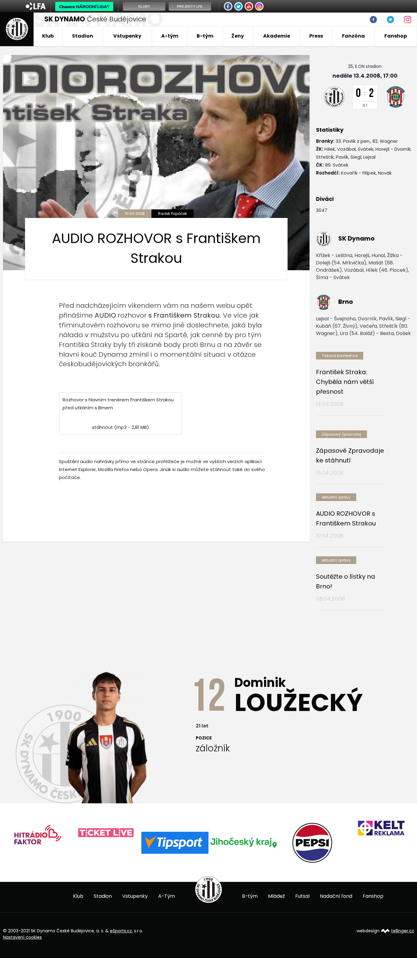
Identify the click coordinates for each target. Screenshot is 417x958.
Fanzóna (353, 35)
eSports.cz (121, 931)
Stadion (82, 35)
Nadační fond (336, 896)
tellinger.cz (402, 931)
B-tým (205, 35)
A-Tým (166, 896)
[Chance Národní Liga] (84, 8)
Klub (48, 35)
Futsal (302, 896)
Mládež (276, 896)
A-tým (169, 35)
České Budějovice (95, 19)
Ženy (237, 35)
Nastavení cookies (22, 937)
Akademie (276, 35)
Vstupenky (127, 35)
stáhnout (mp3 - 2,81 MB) (120, 427)
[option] (75, 833)
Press (316, 35)
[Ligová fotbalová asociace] (35, 8)
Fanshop (395, 35)
